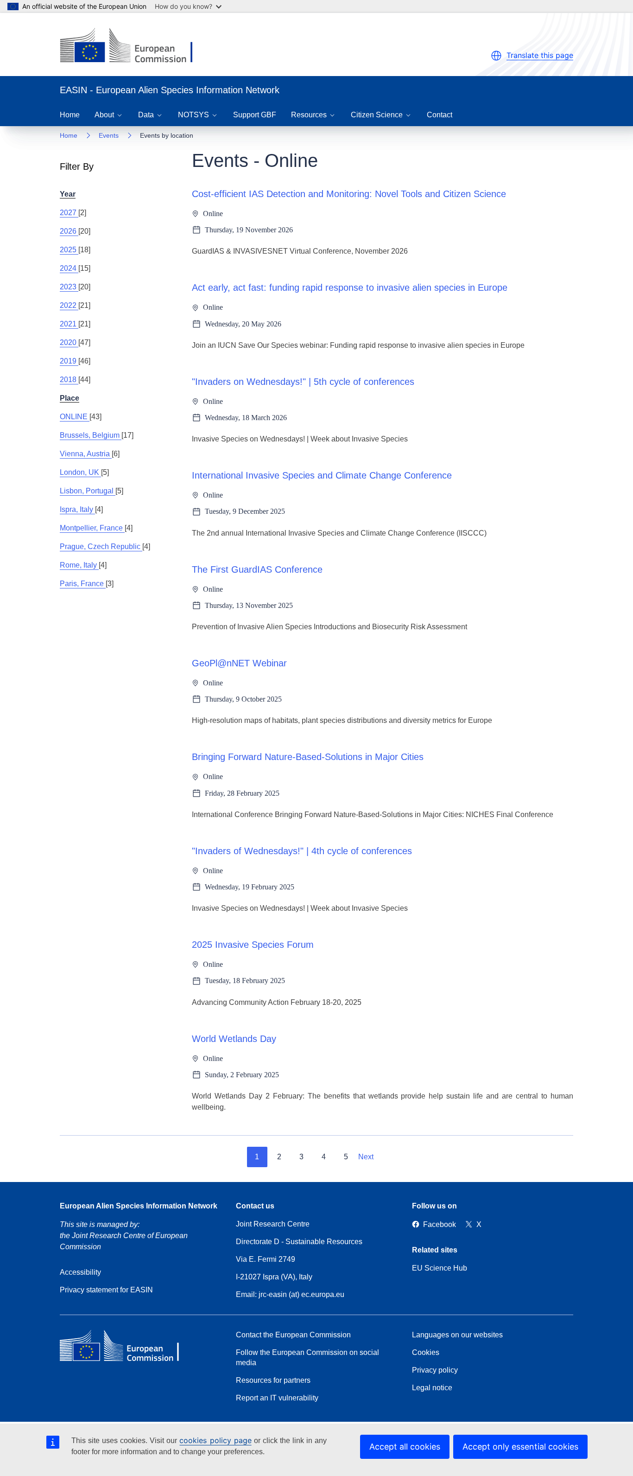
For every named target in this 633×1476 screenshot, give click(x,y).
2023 (69, 287)
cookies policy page (215, 1440)
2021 (69, 324)
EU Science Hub (439, 1268)
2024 (69, 268)
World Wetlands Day (234, 1039)
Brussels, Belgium (90, 435)
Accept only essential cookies (520, 1446)
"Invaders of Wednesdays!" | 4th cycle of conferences (302, 851)
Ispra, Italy (77, 509)
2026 (69, 231)
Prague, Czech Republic (101, 546)
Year (68, 194)
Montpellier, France (92, 528)
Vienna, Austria (86, 454)
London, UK (80, 472)
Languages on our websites (457, 1335)
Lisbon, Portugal (87, 491)
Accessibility (80, 1272)
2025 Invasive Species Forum (253, 944)
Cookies (425, 1352)
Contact (439, 115)
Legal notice (432, 1388)
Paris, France (83, 584)
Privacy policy (435, 1370)
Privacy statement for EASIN (106, 1290)
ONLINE (74, 417)
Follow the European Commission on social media (307, 1357)
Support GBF (254, 115)
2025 (69, 250)
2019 (69, 361)
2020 (69, 342)
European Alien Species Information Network (138, 1206)
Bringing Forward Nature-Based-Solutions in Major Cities (308, 757)
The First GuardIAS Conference (257, 569)
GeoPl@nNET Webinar (239, 663)
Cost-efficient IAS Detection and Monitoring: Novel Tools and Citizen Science (349, 194)
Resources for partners (273, 1380)
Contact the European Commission (293, 1335)
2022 (69, 305)
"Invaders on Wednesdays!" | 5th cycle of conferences (303, 382)
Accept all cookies (404, 1446)
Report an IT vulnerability (277, 1398)
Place (69, 398)
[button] (496, 55)
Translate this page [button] (539, 55)
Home (70, 115)
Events (109, 135)
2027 (69, 213)
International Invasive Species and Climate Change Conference (322, 475)
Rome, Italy (79, 565)
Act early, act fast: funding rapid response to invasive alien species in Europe (349, 287)
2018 (69, 379)
